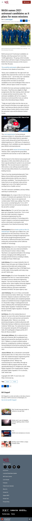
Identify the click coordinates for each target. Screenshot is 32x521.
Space (7, 381)
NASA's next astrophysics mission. (21, 433)
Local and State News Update (10, 473)
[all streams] (30, 519)
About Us (5, 489)
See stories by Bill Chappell (8, 400)
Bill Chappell (9, 19)
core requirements (9, 134)
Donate (27, 2)
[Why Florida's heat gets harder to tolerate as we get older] (6, 412)
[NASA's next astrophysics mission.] (6, 433)
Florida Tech (6, 498)
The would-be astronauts (8, 67)
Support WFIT (6, 495)
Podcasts (5, 482)
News (13, 430)
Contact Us (5, 492)
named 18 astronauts (19, 149)
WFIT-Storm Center (7, 476)
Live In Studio (6, 479)
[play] (2, 519)
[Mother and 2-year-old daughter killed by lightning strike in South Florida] (6, 423)
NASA (14, 381)
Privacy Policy (6, 501)
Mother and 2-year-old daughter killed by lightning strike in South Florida (20, 422)
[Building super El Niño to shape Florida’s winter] (6, 444)
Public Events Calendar (8, 486)
